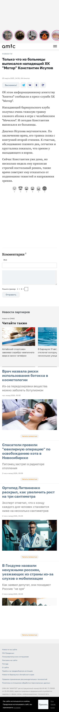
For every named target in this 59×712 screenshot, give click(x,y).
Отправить (11, 294)
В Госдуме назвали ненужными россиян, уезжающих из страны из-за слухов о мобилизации (27, 572)
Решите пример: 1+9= (13, 289)
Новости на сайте (9, 649)
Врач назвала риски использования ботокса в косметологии (25, 375)
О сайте (5, 667)
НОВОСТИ (7, 54)
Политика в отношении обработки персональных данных (26, 683)
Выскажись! (11, 85)
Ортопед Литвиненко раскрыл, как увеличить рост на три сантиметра (28, 492)
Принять (43, 704)
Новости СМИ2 (8, 318)
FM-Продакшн (8, 653)
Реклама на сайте (9, 660)
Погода (5, 664)
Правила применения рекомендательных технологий (24, 679)
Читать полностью (29, 436)
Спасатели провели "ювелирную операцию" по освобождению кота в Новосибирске (26, 451)
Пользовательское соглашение (15, 657)
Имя (5, 260)
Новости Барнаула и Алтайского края (18, 674)
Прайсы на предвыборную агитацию (17, 671)
